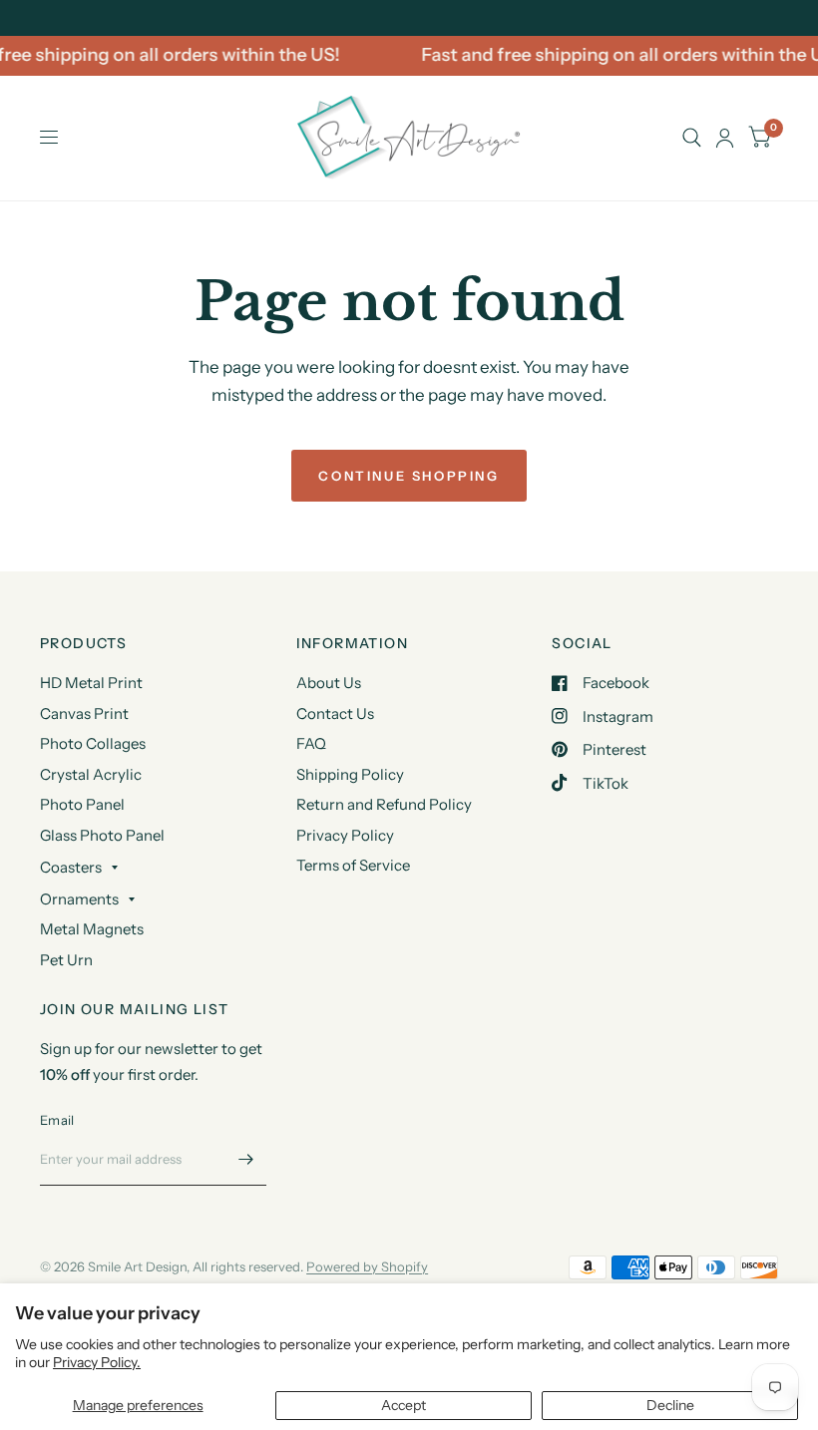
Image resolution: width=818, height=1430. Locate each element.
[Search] (691, 138)
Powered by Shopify (367, 1266)
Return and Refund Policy (384, 804)
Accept (403, 1405)
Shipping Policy (350, 774)
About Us (328, 682)
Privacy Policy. (97, 1362)
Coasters (71, 867)
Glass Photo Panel (102, 835)
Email (57, 1120)
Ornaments (79, 899)
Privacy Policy (345, 835)
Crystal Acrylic (91, 774)
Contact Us (335, 713)
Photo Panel (82, 804)
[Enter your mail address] (246, 1160)
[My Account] (724, 138)
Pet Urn (66, 959)
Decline (670, 1405)
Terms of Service (353, 865)
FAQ (311, 743)
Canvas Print (84, 713)
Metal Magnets (92, 928)
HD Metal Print (91, 682)
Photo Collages (93, 743)
